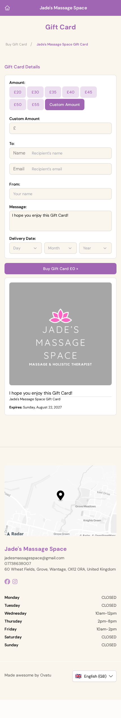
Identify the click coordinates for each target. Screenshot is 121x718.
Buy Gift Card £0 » (60, 268)
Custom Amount (65, 104)
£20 (17, 92)
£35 (53, 92)
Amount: (17, 82)
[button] (94, 676)
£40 (71, 92)
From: (14, 184)
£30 (35, 92)
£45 (88, 92)
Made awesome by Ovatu (28, 675)
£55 (35, 104)
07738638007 (18, 563)
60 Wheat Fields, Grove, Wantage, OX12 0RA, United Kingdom (60, 569)
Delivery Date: (22, 238)
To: (11, 143)
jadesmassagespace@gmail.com (34, 557)
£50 (18, 104)
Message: (17, 206)
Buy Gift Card (16, 44)
